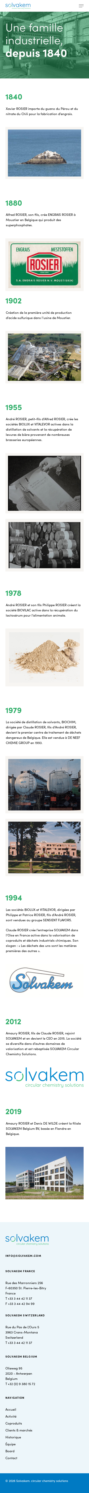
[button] (81, 6)
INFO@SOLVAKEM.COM (23, 1256)
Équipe (10, 1444)
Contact (11, 1458)
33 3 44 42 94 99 (22, 1303)
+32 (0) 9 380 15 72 (21, 1383)
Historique (13, 1437)
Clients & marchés (18, 1430)
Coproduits (13, 1423)
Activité (10, 1416)
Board (9, 1451)
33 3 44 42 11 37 (21, 1298)
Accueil (10, 1409)
